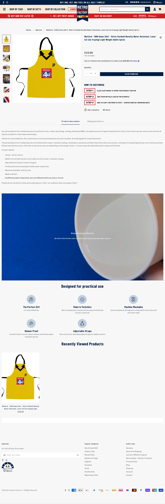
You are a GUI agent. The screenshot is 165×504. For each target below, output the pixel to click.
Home (28, 30)
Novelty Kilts (90, 472)
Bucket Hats (89, 455)
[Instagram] (7, 2)
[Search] (147, 9)
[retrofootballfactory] (82, 13)
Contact (129, 475)
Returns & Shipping (133, 451)
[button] (41, 467)
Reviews (129, 448)
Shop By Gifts (34, 9)
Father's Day (90, 451)
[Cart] (160, 9)
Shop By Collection (55, 9)
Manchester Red (91, 475)
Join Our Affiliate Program (136, 455)
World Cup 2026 (91, 448)
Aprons (39, 30)
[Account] (154, 9)
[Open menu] (5, 9)
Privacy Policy (131, 462)
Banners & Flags (91, 458)
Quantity (87, 67)
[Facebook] (3, 2)
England (88, 462)
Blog (128, 465)
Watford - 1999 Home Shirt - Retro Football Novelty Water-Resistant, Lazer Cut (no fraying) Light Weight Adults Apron (20, 407)
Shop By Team (16, 9)
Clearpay (129, 468)
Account (129, 472)
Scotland (88, 465)
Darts (87, 468)
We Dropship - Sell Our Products (139, 458)
